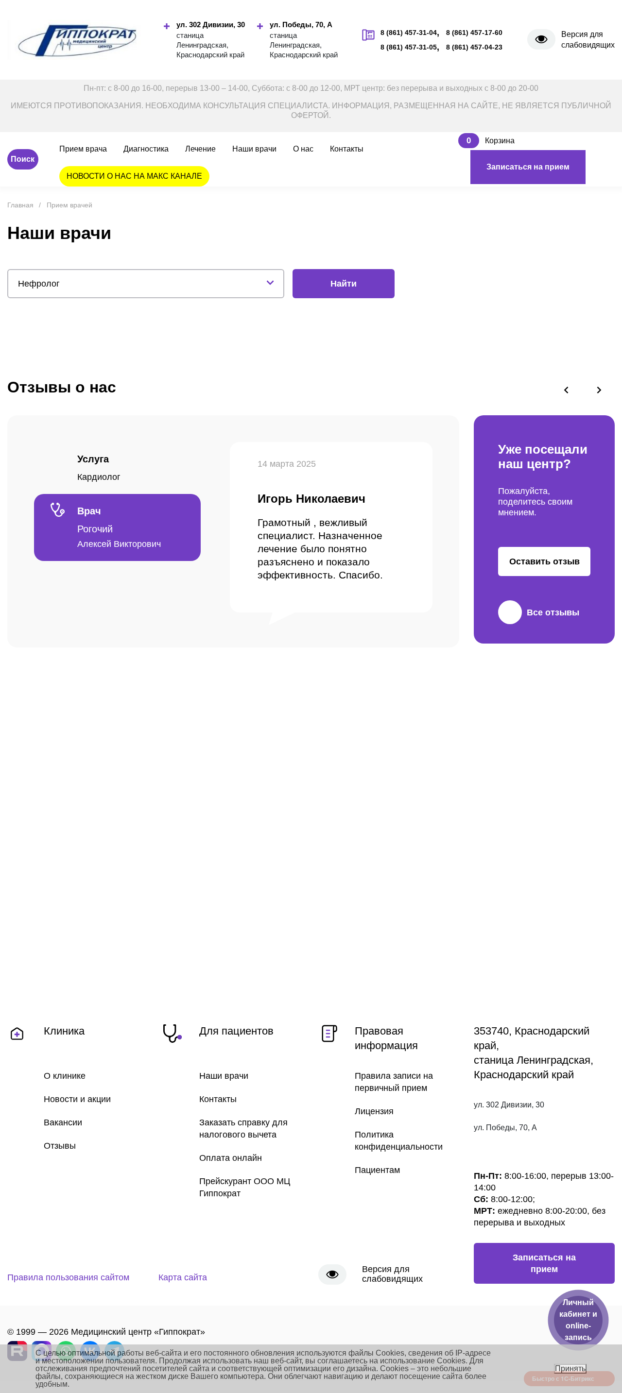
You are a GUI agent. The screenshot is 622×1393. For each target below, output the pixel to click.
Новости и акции (77, 1099)
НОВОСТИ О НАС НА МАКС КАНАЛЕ (134, 176)
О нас (303, 149)
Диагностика (146, 149)
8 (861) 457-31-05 (408, 47)
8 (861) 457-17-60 (474, 32)
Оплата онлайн (230, 1158)
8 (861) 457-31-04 (408, 32)
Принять (570, 1368)
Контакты (346, 149)
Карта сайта (182, 1277)
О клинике (65, 1076)
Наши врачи (254, 149)
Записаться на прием (528, 167)
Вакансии (63, 1122)
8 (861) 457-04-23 (474, 47)
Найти (343, 284)
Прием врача (83, 149)
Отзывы (60, 1146)
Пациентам (377, 1170)
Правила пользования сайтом (68, 1277)
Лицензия (374, 1111)
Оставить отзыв (544, 561)
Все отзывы (553, 612)
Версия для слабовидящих (588, 39)
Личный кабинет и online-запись (578, 1320)
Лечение (200, 149)
